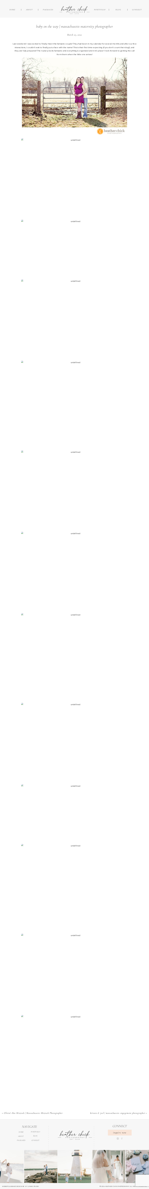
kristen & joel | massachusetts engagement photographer (117, 1113)
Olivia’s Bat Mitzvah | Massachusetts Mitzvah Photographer (33, 1113)
